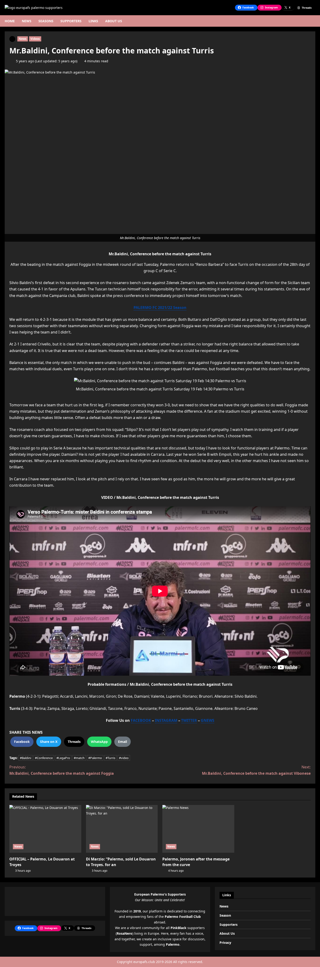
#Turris (110, 758)
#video (124, 758)
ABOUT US (113, 21)
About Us (227, 933)
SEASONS (45, 21)
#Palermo (95, 758)
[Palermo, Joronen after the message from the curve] (198, 829)
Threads (74, 741)
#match (79, 758)
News (22, 39)
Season (225, 915)
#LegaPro (63, 758)
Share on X (48, 741)
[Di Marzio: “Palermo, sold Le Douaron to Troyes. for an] (122, 829)
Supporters (229, 924)
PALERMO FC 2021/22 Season (160, 307)
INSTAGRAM (166, 720)
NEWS (26, 21)
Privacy (225, 942)
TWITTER (189, 720)
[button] (314, 21)
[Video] (12, 38)
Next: (256, 770)
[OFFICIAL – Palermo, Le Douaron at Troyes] (45, 829)
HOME (10, 21)
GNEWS (207, 720)
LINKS (93, 21)
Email (122, 741)
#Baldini (25, 758)
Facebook (22, 741)
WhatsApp (99, 741)
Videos (35, 39)
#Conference (44, 758)
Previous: (61, 770)
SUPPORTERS (71, 21)
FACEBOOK (141, 720)
